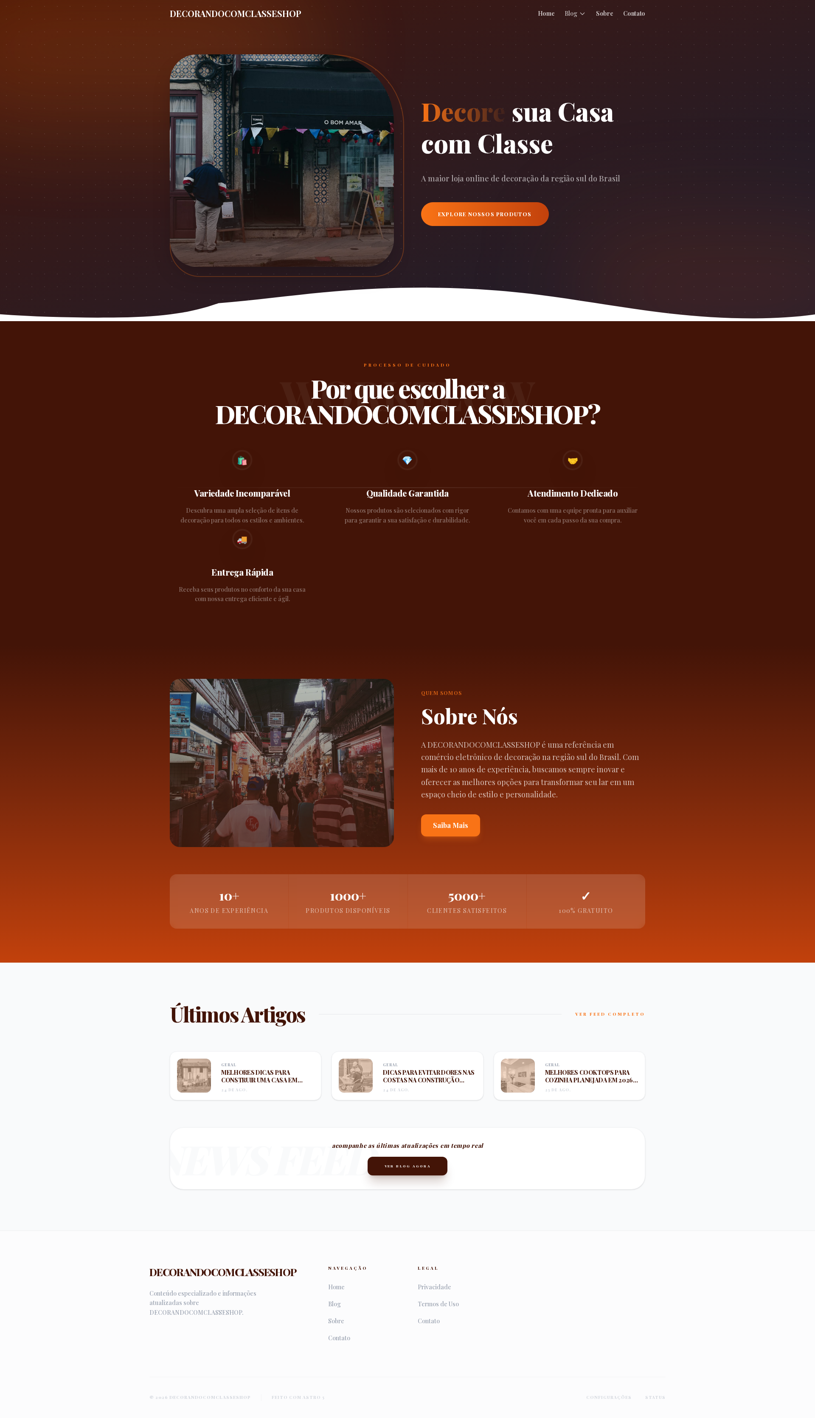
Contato (634, 13)
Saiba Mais (450, 825)
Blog (571, 13)
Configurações (609, 1397)
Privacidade (434, 1287)
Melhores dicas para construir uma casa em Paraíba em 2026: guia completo (259, 1083)
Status (655, 1397)
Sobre (604, 13)
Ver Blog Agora (408, 1166)
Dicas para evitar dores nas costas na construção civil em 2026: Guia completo (429, 1083)
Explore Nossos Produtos (485, 214)
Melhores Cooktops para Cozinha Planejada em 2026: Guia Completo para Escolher (590, 1083)
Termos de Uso (438, 1304)
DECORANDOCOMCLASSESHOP (235, 13)
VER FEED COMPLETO (610, 1014)
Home (546, 13)
